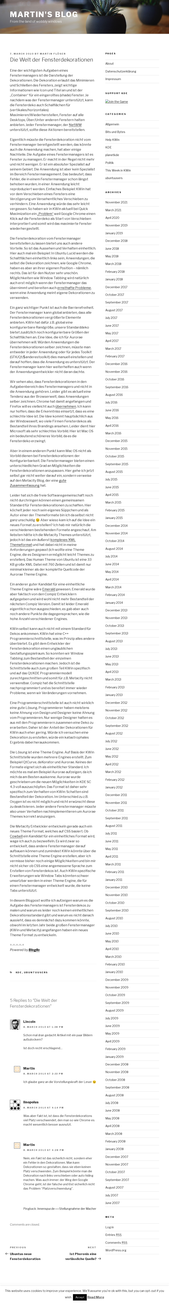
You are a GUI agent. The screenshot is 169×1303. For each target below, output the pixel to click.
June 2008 (112, 1110)
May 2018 (112, 256)
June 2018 (112, 248)
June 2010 (112, 933)
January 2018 (114, 279)
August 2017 (114, 310)
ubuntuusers (36, 972)
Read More (95, 1297)
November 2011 (116, 802)
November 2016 (116, 371)
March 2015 (113, 502)
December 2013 (116, 610)
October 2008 (115, 1080)
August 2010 (114, 918)
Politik (109, 162)
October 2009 (115, 995)
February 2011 (114, 872)
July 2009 (111, 1018)
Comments (116, 1242)
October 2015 (114, 456)
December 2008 (116, 1064)
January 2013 (114, 695)
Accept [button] (79, 1297)
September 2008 (117, 1087)
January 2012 (114, 787)
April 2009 (112, 1041)
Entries (113, 1235)
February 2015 (115, 510)
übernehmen (65, 406)
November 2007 (116, 1164)
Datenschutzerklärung (120, 71)
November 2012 (116, 710)
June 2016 (112, 410)
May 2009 (112, 1033)
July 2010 (111, 926)
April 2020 (112, 217)
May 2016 (112, 418)
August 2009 (114, 1010)
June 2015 (112, 487)
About (109, 63)
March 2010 (113, 956)
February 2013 (114, 687)
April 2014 (112, 579)
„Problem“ (45, 214)
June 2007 (112, 1203)
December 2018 (116, 240)
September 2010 (117, 910)
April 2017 (112, 341)
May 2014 (112, 571)
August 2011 (113, 825)
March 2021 (113, 210)
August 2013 (114, 641)
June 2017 (112, 325)
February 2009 (115, 1049)
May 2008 (112, 1118)
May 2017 (111, 333)
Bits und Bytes (115, 132)
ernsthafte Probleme (74, 288)
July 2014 (111, 556)
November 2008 (116, 1072)
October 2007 (115, 1172)
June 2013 (112, 656)
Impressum (113, 79)
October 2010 (114, 902)
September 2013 (116, 633)
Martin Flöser (53, 53)
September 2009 (117, 1003)
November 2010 (116, 895)
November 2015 (116, 448)
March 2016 (113, 433)
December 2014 (116, 525)
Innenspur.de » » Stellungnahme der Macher (66, 1208)
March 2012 (113, 772)
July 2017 (111, 317)
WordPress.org (115, 1250)
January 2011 (113, 879)
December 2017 (116, 287)
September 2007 (117, 1180)
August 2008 (114, 1095)
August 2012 (114, 733)
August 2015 (114, 471)
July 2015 (111, 479)
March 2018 (113, 264)
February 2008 (115, 1141)
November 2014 (116, 533)
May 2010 (112, 941)
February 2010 (115, 964)
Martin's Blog (44, 14)
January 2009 (114, 1056)
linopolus (31, 1102)
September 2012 (116, 725)
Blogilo (34, 950)
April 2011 (111, 856)
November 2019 (116, 225)
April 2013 (112, 672)
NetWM (75, 125)
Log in (109, 1227)
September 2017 (116, 302)
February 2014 (115, 595)
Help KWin (112, 139)
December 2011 (116, 795)
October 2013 (114, 625)
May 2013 (111, 664)
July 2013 (111, 648)
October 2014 (114, 541)
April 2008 (112, 1126)
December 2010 (116, 887)
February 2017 (114, 356)
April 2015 (112, 494)
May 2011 (111, 849)
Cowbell (16, 836)
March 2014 (113, 587)
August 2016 (114, 394)
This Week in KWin (118, 170)
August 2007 (114, 1187)
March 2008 (113, 1133)
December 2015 (116, 441)
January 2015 (114, 518)
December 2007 (116, 1156)
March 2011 (113, 864)
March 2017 (113, 348)
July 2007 (111, 1195)
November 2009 (116, 987)
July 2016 (111, 402)
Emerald (48, 589)
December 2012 (116, 702)
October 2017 (114, 294)
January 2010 (114, 972)
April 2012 (112, 764)
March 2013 (113, 679)
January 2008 (114, 1149)
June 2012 (112, 749)
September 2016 (116, 387)
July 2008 (111, 1103)
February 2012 (114, 779)
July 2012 (111, 741)
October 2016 (114, 379)
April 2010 (112, 949)
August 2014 (114, 548)
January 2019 (114, 233)
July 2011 (111, 833)
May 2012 (111, 756)
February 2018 (115, 271)
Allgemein (112, 124)
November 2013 (116, 618)
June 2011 (111, 841)
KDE (19, 972)
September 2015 (116, 464)
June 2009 (112, 1026)
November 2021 (116, 202)
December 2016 (116, 364)
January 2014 (114, 602)
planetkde (112, 155)
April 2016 (112, 425)
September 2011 (116, 818)
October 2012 (114, 718)
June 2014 (112, 564)
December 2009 (116, 979)
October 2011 (114, 810)
